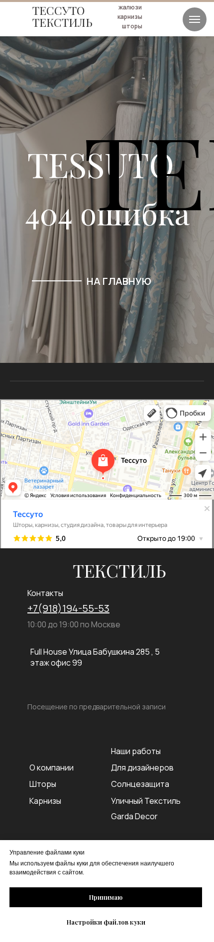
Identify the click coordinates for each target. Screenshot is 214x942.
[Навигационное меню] (194, 19)
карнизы (129, 16)
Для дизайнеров (142, 767)
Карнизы (45, 800)
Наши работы (136, 751)
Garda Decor (134, 816)
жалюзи (130, 7)
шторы (132, 26)
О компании (51, 767)
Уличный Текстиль (146, 800)
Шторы (42, 783)
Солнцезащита (140, 783)
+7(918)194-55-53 (68, 608)
